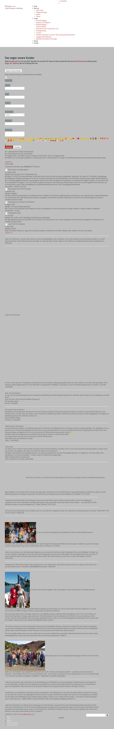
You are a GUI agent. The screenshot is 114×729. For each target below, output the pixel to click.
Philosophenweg (41, 31)
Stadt (7, 94)
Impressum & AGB (12, 725)
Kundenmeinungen (41, 12)
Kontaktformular (79, 61)
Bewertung (8, 80)
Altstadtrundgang (41, 20)
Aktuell (36, 41)
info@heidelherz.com (27, 714)
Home (35, 6)
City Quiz (38, 33)
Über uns (36, 8)
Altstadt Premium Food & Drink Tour (47, 29)
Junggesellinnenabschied (43, 37)
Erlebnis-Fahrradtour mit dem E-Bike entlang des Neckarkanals (55, 35)
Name (7, 85)
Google (7, 63)
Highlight (8, 121)
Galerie (38, 14)
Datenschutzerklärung (12, 723)
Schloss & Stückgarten (43, 22)
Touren (36, 18)
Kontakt (36, 43)
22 (11, 162)
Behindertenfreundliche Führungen (46, 39)
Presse (38, 16)
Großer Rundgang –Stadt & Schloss (42, 25)
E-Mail (7, 103)
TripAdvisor (15, 63)
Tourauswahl (9, 112)
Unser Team (39, 10)
